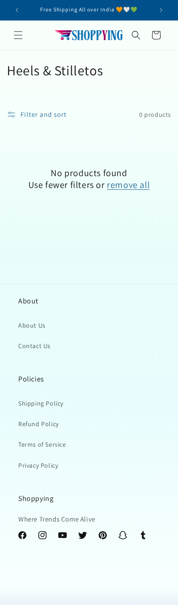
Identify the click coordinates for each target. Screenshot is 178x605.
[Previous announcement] (17, 10)
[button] (18, 35)
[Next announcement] (161, 10)
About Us (32, 325)
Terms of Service (42, 444)
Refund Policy (38, 424)
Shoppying (98, 598)
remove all (128, 185)
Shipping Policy (40, 403)
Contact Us (34, 346)
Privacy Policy (38, 465)
